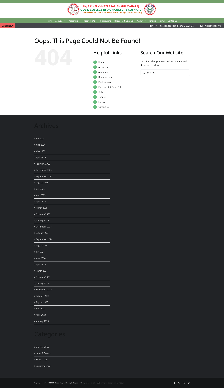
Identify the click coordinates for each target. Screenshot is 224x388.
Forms (101, 102)
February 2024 (43, 277)
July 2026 (40, 138)
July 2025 (40, 189)
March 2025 (41, 207)
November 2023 (44, 289)
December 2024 (44, 226)
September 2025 (44, 176)
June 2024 (41, 258)
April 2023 (41, 314)
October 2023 (42, 296)
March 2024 (41, 270)
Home (101, 62)
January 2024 (42, 283)
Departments (105, 77)
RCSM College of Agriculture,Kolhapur (63, 383)
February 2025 (43, 214)
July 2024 (40, 251)
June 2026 (41, 144)
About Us (103, 67)
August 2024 (42, 245)
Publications (104, 82)
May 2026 (40, 151)
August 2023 (42, 302)
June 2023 (41, 308)
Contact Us (103, 106)
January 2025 (42, 220)
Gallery (102, 92)
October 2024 (42, 233)
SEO (98, 383)
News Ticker (42, 359)
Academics (103, 72)
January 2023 (42, 321)
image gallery (42, 347)
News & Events (43, 353)
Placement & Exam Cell (109, 87)
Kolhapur (120, 383)
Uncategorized (43, 366)
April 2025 (41, 201)
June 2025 (41, 195)
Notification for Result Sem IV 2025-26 (162, 25)
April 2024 (41, 264)
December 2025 (44, 170)
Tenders (102, 97)
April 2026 (41, 157)
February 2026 (43, 163)
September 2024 (44, 239)
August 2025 (42, 182)
